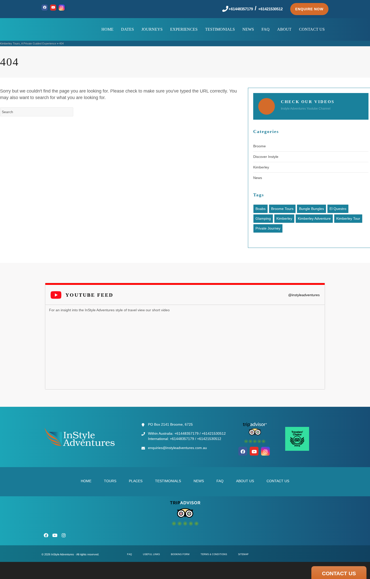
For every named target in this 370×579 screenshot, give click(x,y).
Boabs (260, 209)
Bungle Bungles (311, 209)
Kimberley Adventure (314, 218)
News (257, 178)
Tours (110, 481)
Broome (259, 146)
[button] (309, 9)
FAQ (220, 481)
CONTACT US (339, 573)
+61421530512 (270, 9)
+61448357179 (241, 9)
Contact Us (278, 481)
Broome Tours (282, 209)
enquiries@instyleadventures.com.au (177, 448)
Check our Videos (308, 102)
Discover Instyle (265, 157)
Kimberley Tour (348, 218)
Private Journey (267, 228)
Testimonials (168, 481)
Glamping (263, 218)
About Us (245, 481)
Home (86, 481)
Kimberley (261, 167)
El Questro (337, 209)
